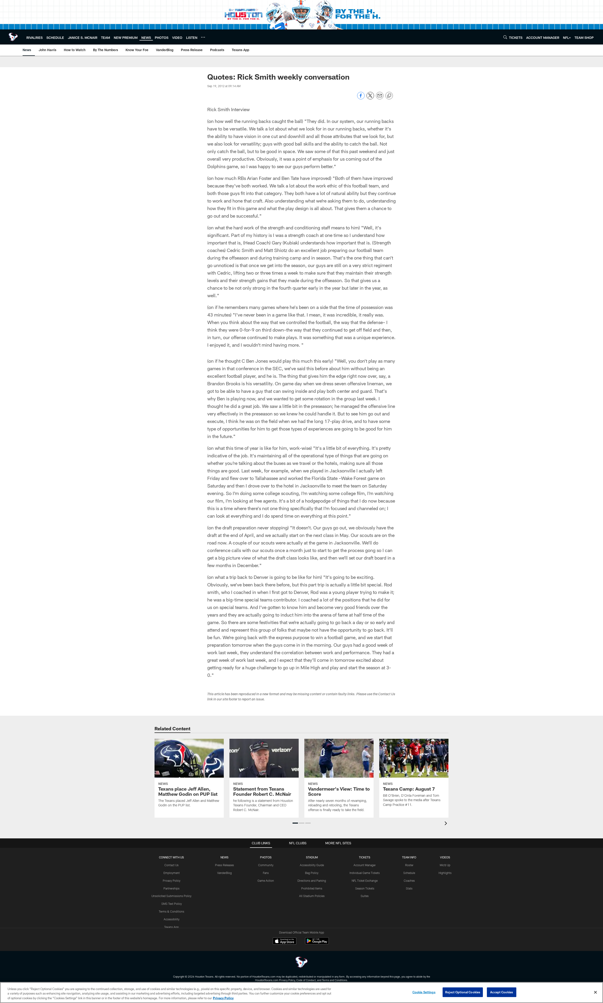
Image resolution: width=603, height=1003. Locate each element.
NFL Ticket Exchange (365, 880)
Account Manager (365, 865)
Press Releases (224, 865)
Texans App (171, 927)
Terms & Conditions (171, 911)
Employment (171, 872)
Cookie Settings (424, 992)
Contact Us (171, 865)
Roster (409, 865)
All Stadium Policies (312, 895)
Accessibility (171, 919)
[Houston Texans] (301, 963)
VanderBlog (224, 872)
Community (265, 865)
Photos (266, 857)
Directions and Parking (311, 880)
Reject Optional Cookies (462, 992)
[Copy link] (389, 96)
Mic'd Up (445, 865)
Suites (365, 895)
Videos (445, 857)
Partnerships (171, 888)
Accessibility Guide (312, 865)
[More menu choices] (203, 37)
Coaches (409, 880)
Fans (266, 872)
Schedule (409, 872)
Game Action (265, 880)
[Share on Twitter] (370, 98)
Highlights (445, 872)
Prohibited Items (311, 888)
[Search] (505, 37)
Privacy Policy (171, 880)
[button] (295, 823)
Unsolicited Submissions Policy (171, 895)
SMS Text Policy (171, 903)
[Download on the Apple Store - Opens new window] (284, 942)
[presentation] (446, 823)
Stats (409, 888)
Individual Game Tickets (365, 872)
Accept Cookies (501, 992)
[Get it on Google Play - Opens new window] (317, 943)
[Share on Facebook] (361, 98)
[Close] (595, 992)
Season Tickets (364, 888)
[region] (301, 992)
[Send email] (379, 98)
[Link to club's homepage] (13, 37)
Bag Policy (311, 872)
